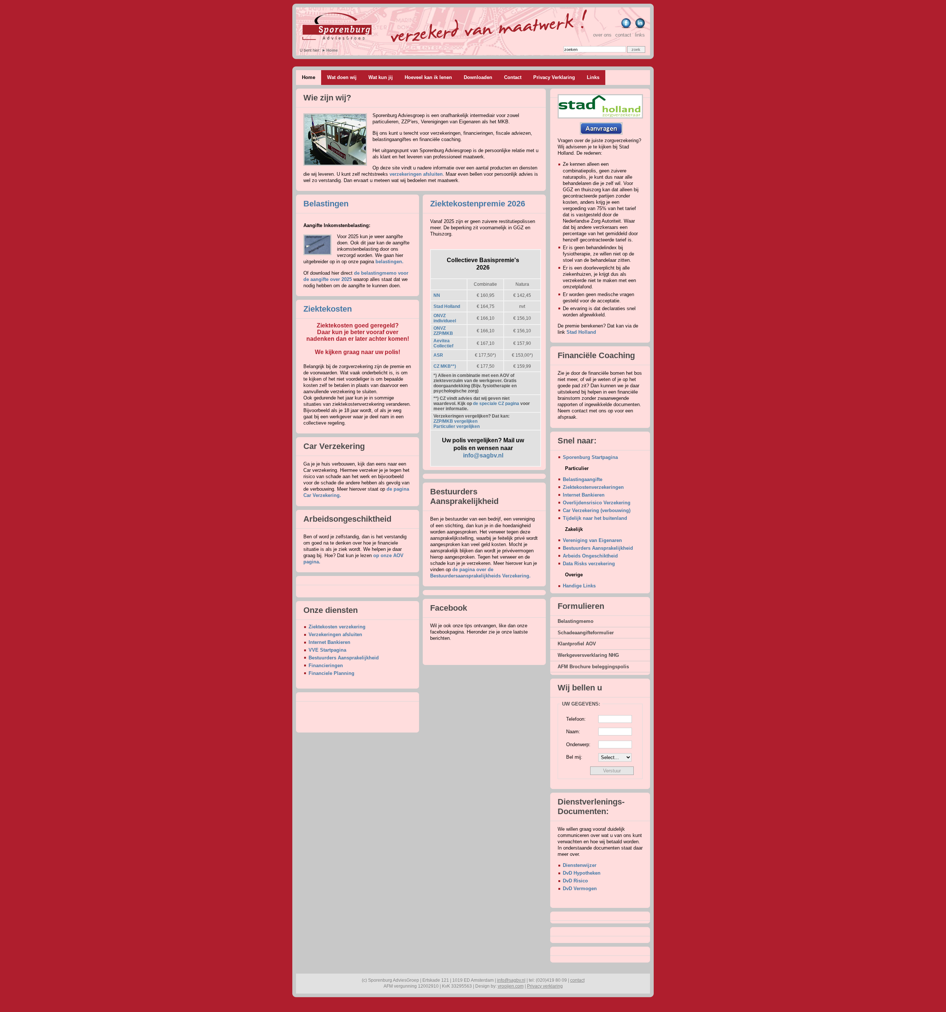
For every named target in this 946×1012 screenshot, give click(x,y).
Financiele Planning (331, 673)
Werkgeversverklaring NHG (588, 655)
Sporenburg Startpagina (590, 457)
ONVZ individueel (444, 318)
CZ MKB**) (444, 366)
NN (436, 295)
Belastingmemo (575, 621)
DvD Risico (575, 881)
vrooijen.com (511, 986)
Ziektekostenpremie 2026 (477, 203)
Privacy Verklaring (554, 77)
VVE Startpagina (327, 650)
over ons (602, 35)
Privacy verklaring (545, 986)
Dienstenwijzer (579, 865)
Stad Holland (446, 306)
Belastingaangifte (582, 479)
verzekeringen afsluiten (416, 174)
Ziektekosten (327, 308)
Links (593, 77)
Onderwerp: (578, 744)
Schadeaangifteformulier (586, 632)
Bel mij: (574, 757)
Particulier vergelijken (456, 426)
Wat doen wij (342, 77)
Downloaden (478, 77)
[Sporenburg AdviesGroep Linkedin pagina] (639, 27)
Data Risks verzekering (589, 563)
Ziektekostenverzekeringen (593, 487)
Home (332, 50)
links (640, 35)
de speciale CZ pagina (496, 403)
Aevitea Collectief (443, 343)
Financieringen (326, 665)
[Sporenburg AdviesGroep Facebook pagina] (625, 27)
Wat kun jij (380, 77)
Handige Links (579, 586)
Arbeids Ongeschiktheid (590, 556)
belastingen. (389, 261)
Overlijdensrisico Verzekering (596, 502)
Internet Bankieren (329, 642)
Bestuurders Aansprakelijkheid (344, 658)
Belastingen (325, 203)
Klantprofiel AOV (577, 643)
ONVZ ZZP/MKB (443, 331)
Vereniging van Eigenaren (592, 540)
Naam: (573, 731)
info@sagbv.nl (483, 455)
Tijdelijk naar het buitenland (595, 518)
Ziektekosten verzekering (337, 627)
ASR (438, 355)
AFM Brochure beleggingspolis (593, 666)
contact (623, 35)
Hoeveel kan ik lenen (428, 77)
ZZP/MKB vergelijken (455, 421)
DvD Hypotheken (581, 873)
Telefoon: (576, 719)
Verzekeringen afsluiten (335, 634)
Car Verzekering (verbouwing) (596, 510)
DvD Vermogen (580, 888)
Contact (512, 77)
